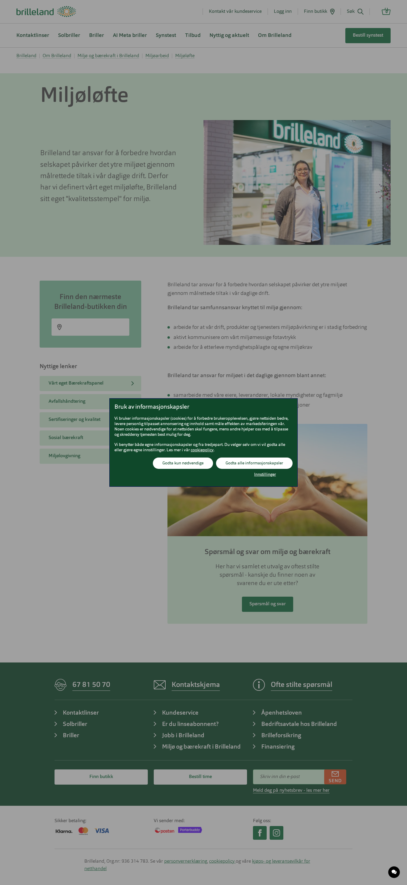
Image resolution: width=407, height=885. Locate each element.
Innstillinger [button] (265, 474)
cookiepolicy (202, 450)
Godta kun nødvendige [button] (183, 463)
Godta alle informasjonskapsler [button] (254, 463)
